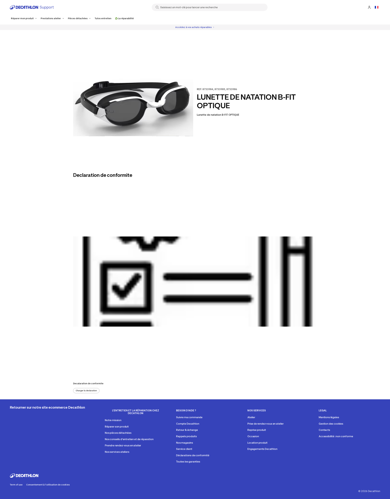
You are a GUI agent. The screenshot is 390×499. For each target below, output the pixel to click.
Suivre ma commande (189, 417)
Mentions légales (329, 417)
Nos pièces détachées (118, 432)
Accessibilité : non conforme (336, 436)
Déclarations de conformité (192, 455)
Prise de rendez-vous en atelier (265, 423)
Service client (184, 448)
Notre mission (113, 420)
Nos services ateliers (117, 451)
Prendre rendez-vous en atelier (123, 445)
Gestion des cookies (331, 423)
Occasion (253, 436)
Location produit (257, 442)
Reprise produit (256, 429)
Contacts (324, 429)
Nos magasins (184, 442)
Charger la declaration (86, 390)
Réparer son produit (117, 426)
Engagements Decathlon (262, 448)
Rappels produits (186, 436)
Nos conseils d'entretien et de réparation (129, 439)
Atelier (251, 417)
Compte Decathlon (187, 423)
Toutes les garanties (188, 461)
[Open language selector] (376, 7)
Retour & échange (187, 429)
